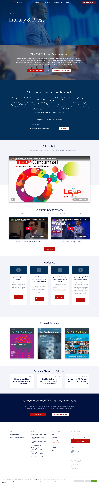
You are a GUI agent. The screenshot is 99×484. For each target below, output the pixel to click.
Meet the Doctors (14, 434)
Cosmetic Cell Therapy (37, 456)
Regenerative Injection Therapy (39, 434)
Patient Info (57, 2)
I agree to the (79, 438)
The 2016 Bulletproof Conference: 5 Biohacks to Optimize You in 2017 (49, 381)
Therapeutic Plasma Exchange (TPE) (38, 442)
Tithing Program (56, 440)
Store (67, 2)
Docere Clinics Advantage (17, 437)
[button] (18, 297)
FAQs (53, 445)
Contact (54, 447)
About (36, 2)
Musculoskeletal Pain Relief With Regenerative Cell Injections (22, 381)
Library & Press (56, 442)
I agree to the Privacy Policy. (40, 129)
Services (46, 2)
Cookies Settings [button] (79, 481)
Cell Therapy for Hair (36, 445)
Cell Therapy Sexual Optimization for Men (36, 448)
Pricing (53, 434)
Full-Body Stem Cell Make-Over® (37, 438)
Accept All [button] (94, 481)
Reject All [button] (87, 481)
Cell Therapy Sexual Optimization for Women (37, 452)
